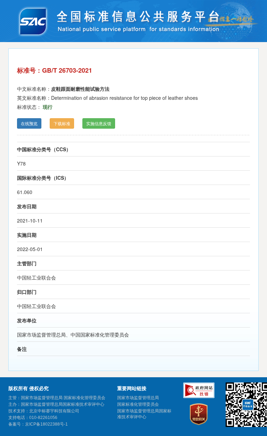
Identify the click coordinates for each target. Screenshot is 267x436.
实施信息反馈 (98, 123)
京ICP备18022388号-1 (46, 424)
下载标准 (62, 123)
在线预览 (29, 123)
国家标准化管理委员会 (138, 404)
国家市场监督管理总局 (138, 397)
